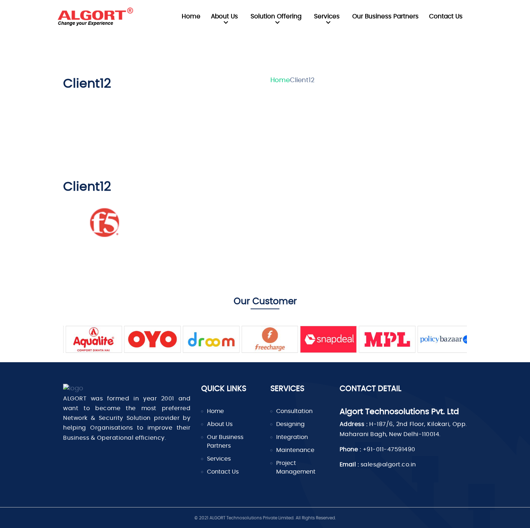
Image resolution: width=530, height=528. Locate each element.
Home (191, 16)
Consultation (294, 411)
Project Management (295, 467)
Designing (290, 424)
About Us (224, 16)
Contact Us (446, 16)
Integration (292, 437)
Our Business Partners (385, 16)
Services (327, 16)
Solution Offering (276, 16)
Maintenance (295, 450)
